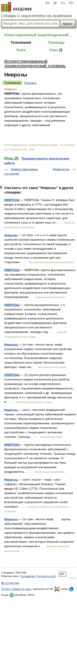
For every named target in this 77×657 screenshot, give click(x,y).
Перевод (30, 83)
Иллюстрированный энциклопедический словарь (38, 35)
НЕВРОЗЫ (12, 200)
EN (47, 3)
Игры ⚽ (56, 50)
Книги (20, 50)
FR (71, 3)
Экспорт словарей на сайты (16, 589)
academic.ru (16, 7)
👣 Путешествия (10, 583)
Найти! (67, 23)
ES (63, 3)
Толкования (21, 42)
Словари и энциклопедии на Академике (36, 16)
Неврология (61, 169)
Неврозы (11, 344)
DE (55, 3)
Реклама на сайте (46, 576)
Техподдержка (27, 576)
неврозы (11, 235)
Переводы (56, 42)
